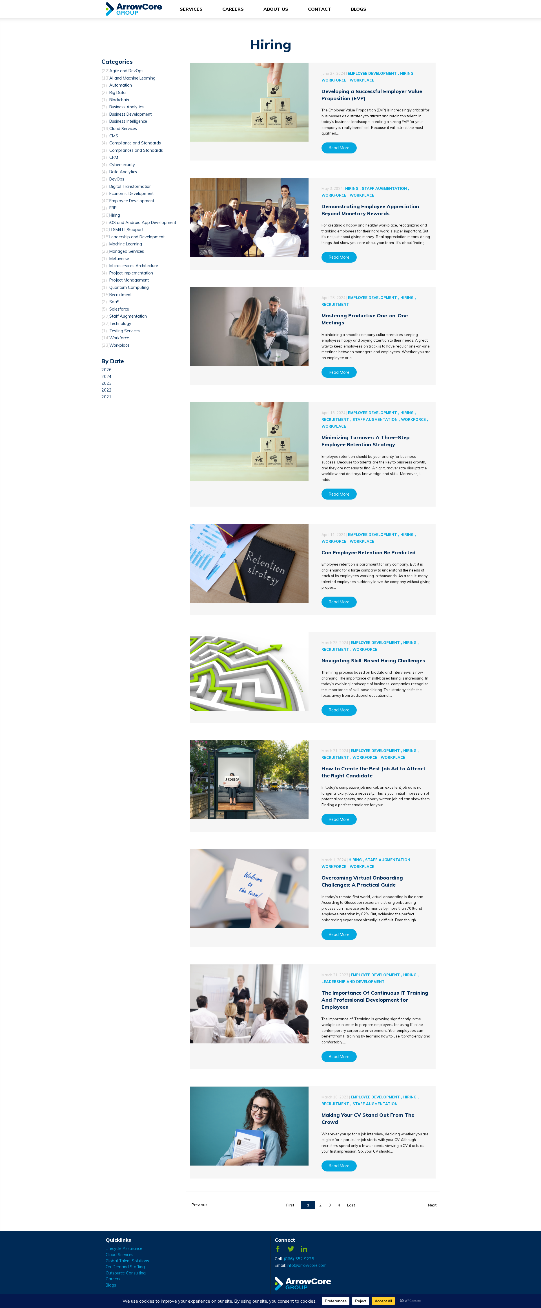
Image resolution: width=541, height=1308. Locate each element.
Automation (120, 85)
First (290, 1205)
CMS (113, 136)
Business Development (130, 114)
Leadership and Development (137, 236)
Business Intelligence (128, 121)
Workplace (119, 345)
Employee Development (131, 200)
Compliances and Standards (136, 150)
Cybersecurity (122, 164)
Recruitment (120, 294)
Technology (120, 323)
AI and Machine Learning (132, 78)
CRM (113, 157)
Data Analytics (123, 172)
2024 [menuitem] (106, 376)
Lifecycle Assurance (124, 1248)
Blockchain (119, 99)
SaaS (114, 301)
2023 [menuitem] (106, 383)
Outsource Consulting (126, 1273)
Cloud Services (123, 128)
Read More (339, 147)
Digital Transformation (130, 186)
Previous (199, 1204)
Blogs (358, 9)
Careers (233, 9)
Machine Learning (125, 244)
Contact (319, 9)
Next (432, 1205)
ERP (113, 208)
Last (351, 1205)
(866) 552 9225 (299, 1258)
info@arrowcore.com (307, 1265)
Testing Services (124, 330)
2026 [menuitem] (106, 369)
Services (191, 9)
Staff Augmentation (128, 316)
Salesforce (119, 309)
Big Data (117, 92)
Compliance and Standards (135, 143)
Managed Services (126, 251)
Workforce (119, 337)
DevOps (116, 179)
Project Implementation (131, 273)
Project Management (129, 280)
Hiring (114, 215)
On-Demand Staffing (125, 1266)
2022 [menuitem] (106, 390)
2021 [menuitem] (106, 396)
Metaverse (119, 258)
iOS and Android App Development (142, 222)
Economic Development (131, 193)
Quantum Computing (129, 287)
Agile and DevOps (126, 70)
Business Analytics (126, 106)
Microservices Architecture (133, 265)
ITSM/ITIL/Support (126, 229)
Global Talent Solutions (127, 1260)
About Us (275, 9)
